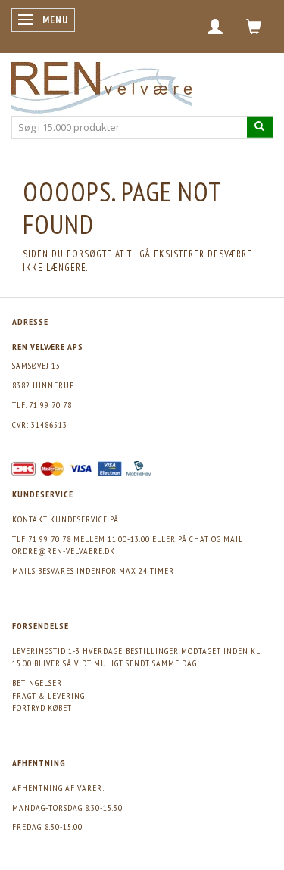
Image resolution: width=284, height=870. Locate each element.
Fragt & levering (48, 695)
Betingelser (37, 682)
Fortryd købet (42, 707)
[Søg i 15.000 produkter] (260, 127)
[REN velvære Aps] (101, 84)
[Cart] (254, 26)
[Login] (215, 26)
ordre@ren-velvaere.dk (63, 551)
